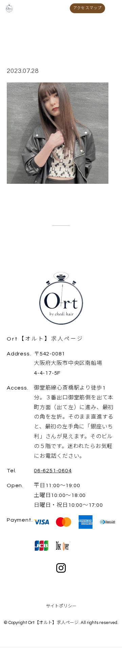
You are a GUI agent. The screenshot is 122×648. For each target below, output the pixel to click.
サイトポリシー (61, 606)
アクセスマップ (87, 8)
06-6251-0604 (53, 470)
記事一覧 (61, 221)
